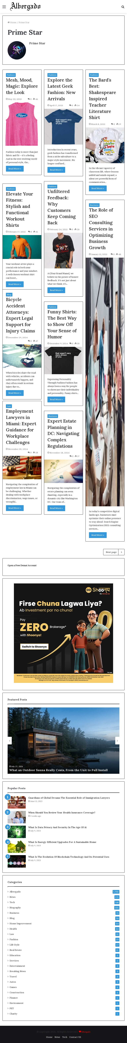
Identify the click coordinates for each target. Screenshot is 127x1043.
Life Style (15, 944)
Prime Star (37, 43)
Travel (13, 976)
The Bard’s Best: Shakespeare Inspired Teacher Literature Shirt (102, 98)
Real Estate (16, 950)
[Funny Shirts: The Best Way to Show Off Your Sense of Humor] (63, 360)
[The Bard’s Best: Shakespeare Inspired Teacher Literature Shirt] (105, 145)
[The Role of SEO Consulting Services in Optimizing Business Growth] (105, 382)
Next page (111, 552)
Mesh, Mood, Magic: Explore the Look (22, 86)
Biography (15, 907)
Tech (12, 902)
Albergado (15, 891)
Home (13, 22)
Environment (16, 1003)
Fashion (11, 75)
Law (9, 406)
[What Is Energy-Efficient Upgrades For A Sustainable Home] (17, 846)
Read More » (14, 168)
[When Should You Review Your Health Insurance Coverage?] (17, 817)
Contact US (75, 1037)
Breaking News (18, 971)
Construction (17, 992)
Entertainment (17, 966)
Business (94, 205)
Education (15, 955)
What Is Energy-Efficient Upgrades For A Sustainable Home (62, 842)
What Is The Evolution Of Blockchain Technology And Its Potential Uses (68, 856)
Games (13, 987)
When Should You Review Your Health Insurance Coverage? (61, 812)
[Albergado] (25, 6)
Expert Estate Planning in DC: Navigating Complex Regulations (63, 433)
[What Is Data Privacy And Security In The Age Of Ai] (17, 832)
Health (13, 928)
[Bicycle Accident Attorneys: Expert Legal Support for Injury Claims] (22, 356)
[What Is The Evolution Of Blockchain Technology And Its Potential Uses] (17, 861)
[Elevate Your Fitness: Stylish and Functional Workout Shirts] (22, 247)
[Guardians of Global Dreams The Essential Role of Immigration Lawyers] (17, 802)
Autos (13, 981)
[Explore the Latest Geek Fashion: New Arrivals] (63, 127)
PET (12, 1008)
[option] (63, 740)
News (13, 897)
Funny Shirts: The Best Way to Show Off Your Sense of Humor (62, 324)
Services (14, 960)
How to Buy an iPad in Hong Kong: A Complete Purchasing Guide (57, 770)
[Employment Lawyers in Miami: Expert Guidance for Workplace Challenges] (22, 467)
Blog (9, 294)
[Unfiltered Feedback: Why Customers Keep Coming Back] (63, 250)
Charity (13, 1013)
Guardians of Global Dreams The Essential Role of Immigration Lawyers (69, 797)
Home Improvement (21, 923)
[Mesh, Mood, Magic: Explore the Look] (22, 124)
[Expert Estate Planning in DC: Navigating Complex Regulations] (63, 471)
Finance (14, 997)
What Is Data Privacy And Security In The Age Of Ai (57, 827)
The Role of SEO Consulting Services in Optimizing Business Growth (101, 228)
